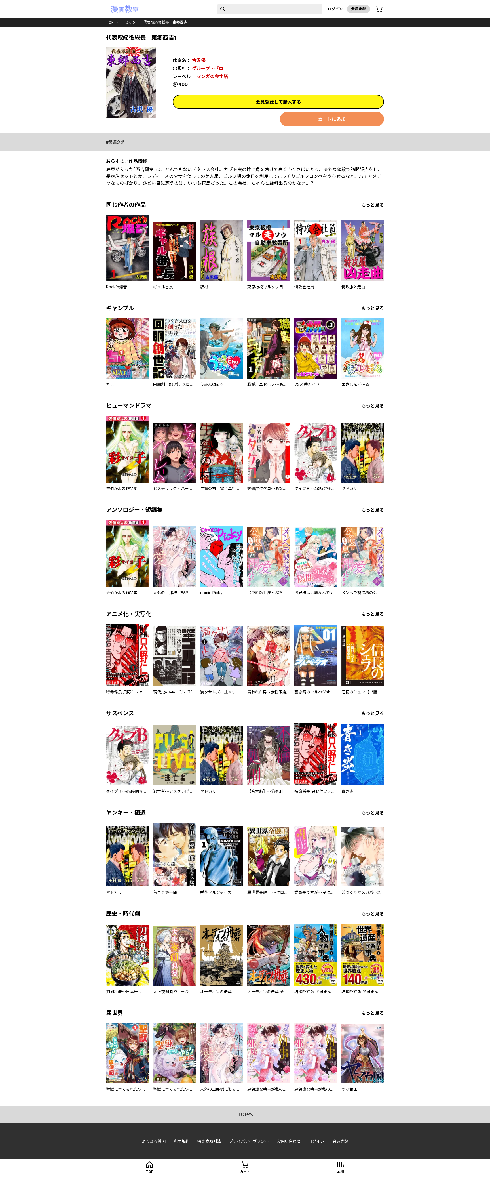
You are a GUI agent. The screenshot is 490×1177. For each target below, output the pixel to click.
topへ (245, 1114)
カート (245, 1172)
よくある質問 (154, 1141)
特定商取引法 (209, 1141)
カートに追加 (331, 119)
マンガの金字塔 (212, 76)
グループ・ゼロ (207, 68)
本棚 (340, 1172)
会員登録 (358, 9)
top (110, 22)
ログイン (335, 9)
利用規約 (181, 1141)
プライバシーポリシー (249, 1141)
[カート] (379, 9)
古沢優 (199, 60)
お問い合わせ (289, 1141)
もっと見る (372, 205)
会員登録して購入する (278, 102)
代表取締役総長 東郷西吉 (165, 22)
